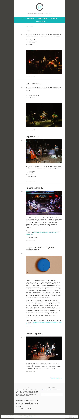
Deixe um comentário (30, 77)
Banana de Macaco (34, 83)
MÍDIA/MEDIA (54, 18)
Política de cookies (30, 416)
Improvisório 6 (32, 136)
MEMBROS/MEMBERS (43, 18)
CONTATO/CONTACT (41, 21)
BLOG (23, 18)
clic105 (22, 34)
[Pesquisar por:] (52, 394)
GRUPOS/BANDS (30, 18)
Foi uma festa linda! (34, 188)
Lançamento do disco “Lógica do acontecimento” (40, 248)
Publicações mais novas (56, 378)
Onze (28, 30)
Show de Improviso (34, 333)
